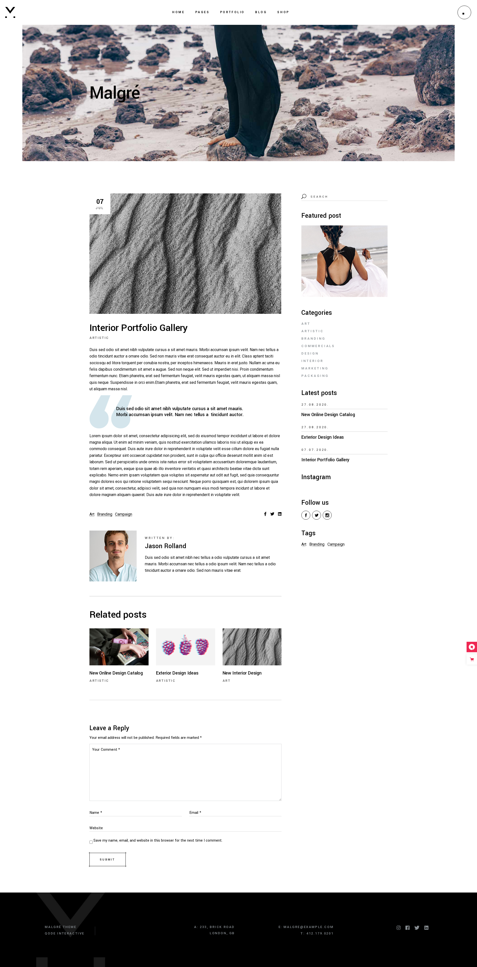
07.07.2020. (315, 450)
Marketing (314, 368)
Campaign (123, 514)
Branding (104, 514)
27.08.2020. (315, 404)
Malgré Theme (60, 927)
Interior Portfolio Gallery (325, 460)
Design (309, 353)
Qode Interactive (64, 933)
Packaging (314, 376)
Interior (312, 361)
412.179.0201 (319, 933)
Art (91, 514)
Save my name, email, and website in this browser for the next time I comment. (157, 840)
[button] (383, 261)
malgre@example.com (308, 927)
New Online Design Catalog (328, 414)
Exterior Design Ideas (322, 437)
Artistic (99, 338)
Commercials (318, 346)
